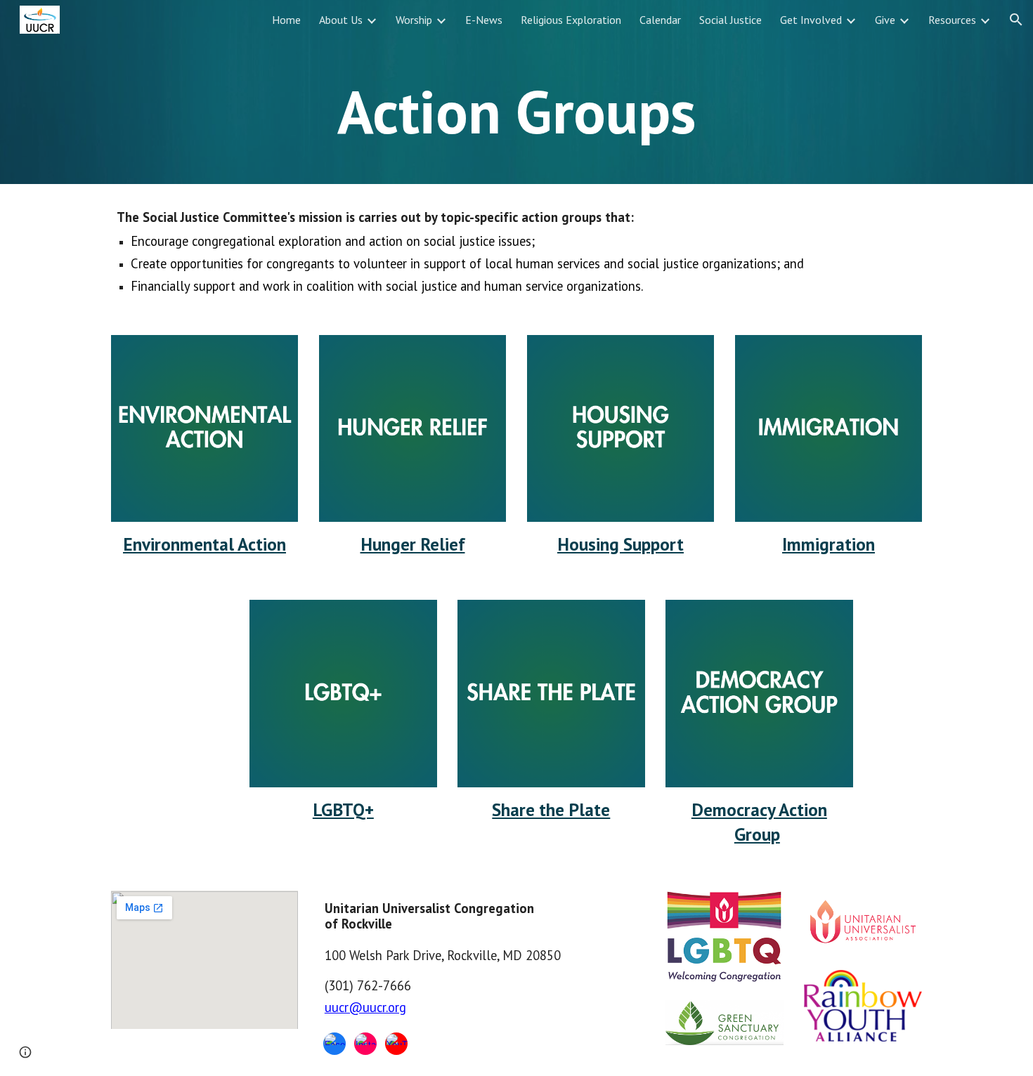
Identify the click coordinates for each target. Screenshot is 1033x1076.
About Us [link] (341, 20)
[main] (516, 111)
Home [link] (286, 20)
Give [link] (885, 20)
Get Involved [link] (811, 20)
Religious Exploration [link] (571, 20)
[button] (1016, 20)
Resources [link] (952, 20)
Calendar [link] (660, 20)
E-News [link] (483, 20)
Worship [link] (414, 20)
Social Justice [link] (730, 20)
